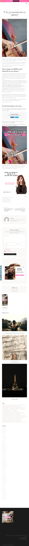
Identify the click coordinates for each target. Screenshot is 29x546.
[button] (19, 269)
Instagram (19, 275)
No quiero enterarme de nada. (9, 278)
